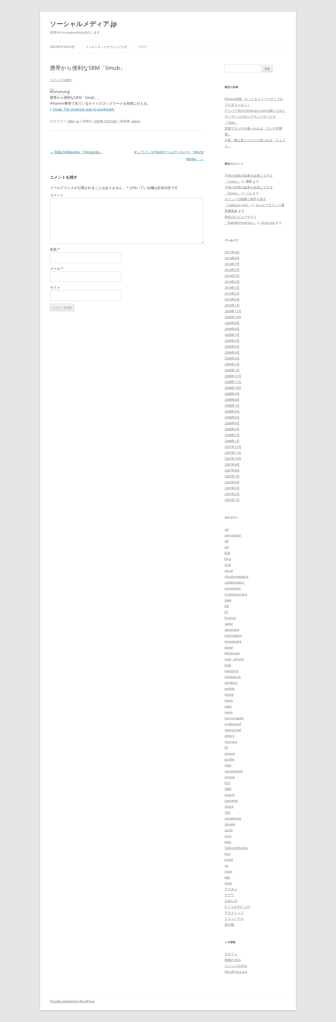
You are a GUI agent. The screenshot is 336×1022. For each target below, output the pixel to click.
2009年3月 (232, 358)
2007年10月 (233, 458)
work (228, 883)
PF (226, 747)
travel (229, 859)
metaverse (233, 677)
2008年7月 (232, 405)
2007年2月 (232, 494)
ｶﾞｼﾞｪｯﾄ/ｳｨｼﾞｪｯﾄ (237, 907)
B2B (227, 553)
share (229, 806)
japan (229, 647)
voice (228, 871)
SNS (228, 812)
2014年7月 (232, 264)
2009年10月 (233, 317)
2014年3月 (232, 275)
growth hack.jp (62, 47)
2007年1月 (232, 500)
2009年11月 (233, 311)
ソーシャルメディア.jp (83, 23)
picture (230, 753)
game (229, 623)
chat (228, 564)
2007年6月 (232, 482)
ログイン (231, 954)
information (233, 635)
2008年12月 (233, 376)
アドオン (231, 889)
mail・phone (234, 659)
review (230, 777)
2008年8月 (232, 399)
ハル (248, 193)
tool (227, 853)
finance (230, 618)
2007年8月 (232, 470)
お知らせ (231, 901)
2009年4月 (232, 352)
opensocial (233, 730)
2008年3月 (232, 429)
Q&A (228, 765)
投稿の (233, 960)
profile (229, 759)
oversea (231, 741)
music (229, 700)
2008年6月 (232, 411)
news (229, 712)
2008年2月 (232, 435)
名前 (55, 249)
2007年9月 (232, 464)
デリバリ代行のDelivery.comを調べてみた (255, 110)
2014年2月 (232, 281)
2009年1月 (232, 370)
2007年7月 (232, 476)
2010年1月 (232, 305)
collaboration (234, 582)
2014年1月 (232, 287)
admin (135, 121)
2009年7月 (232, 334)
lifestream (232, 653)
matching (231, 671)
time (228, 842)
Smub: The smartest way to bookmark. (84, 109)
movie (229, 694)
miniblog (231, 682)
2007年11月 (233, 452)
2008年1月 (232, 441)
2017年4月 (232, 252)
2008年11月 (233, 382)
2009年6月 (232, 340)
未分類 (229, 924)
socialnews (233, 818)
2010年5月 (232, 299)
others (229, 736)
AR (227, 541)
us (77, 121)
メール (56, 268)
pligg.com (268, 222)
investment (233, 641)
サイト (55, 287)
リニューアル (234, 918)
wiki (227, 877)
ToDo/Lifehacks (236, 848)
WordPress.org (236, 971)
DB (227, 606)
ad (227, 529)
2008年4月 (232, 423)
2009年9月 (232, 323)
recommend (234, 771)
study (229, 830)
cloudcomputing (236, 576)
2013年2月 (232, 293)
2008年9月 (232, 393)
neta (228, 706)
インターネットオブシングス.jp (106, 47)
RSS (227, 783)
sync (228, 836)
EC (226, 612)
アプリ (229, 895)
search (230, 794)
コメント (57, 195)
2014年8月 (232, 258)
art (227, 547)
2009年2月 (232, 364)
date (228, 600)
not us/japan (234, 718)
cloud (229, 570)
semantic (231, 800)
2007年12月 (233, 447)
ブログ (142, 47)
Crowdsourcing (236, 594)
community (233, 588)
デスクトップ (234, 912)
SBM (70, 121)
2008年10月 (233, 388)
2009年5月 (232, 346)
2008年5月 (232, 417)
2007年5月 (232, 488)
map (228, 665)
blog (228, 559)
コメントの (236, 966)
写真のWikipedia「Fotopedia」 (76, 152)
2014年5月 (232, 270)
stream (230, 824)
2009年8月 (232, 329)
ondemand (233, 724)
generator (232, 629)
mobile (230, 688)
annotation (233, 535)
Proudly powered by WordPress (72, 1001)
